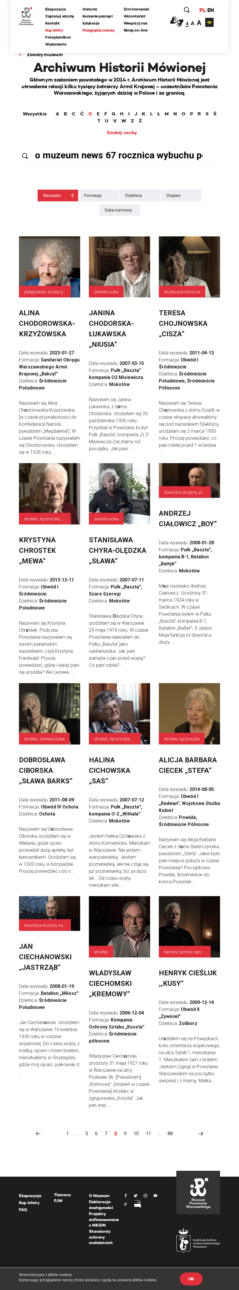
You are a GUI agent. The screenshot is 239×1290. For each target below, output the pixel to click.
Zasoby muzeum (45, 54)
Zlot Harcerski (136, 9)
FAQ (23, 1209)
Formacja (92, 195)
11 (148, 1133)
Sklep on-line (135, 30)
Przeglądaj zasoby (98, 30)
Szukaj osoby (122, 132)
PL (202, 10)
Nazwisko (52, 195)
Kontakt (52, 23)
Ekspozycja (55, 9)
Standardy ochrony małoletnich (101, 1237)
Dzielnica (133, 195)
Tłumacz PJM (62, 1197)
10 (136, 1133)
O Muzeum (99, 1195)
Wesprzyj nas (135, 23)
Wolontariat (134, 16)
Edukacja (90, 23)
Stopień (173, 195)
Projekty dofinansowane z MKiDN (104, 1219)
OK (191, 1279)
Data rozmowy (118, 210)
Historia (89, 9)
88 (170, 1133)
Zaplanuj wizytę (59, 16)
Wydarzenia (55, 44)
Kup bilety (54, 30)
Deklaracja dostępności (101, 1204)
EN (210, 10)
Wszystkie (35, 114)
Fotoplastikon (58, 37)
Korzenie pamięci (97, 16)
